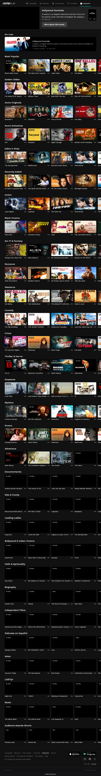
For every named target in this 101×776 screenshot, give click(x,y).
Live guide (32, 3)
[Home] (8, 3)
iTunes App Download (75, 754)
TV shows (73, 3)
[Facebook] (89, 759)
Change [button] (93, 764)
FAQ (46, 756)
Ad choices (39, 756)
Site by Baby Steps (90, 770)
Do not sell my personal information (18, 759)
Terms (53, 753)
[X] (94, 759)
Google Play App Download (89, 754)
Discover (46, 3)
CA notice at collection (25, 756)
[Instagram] (84, 759)
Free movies (59, 3)
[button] (54, 24)
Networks (86, 3)
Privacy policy (10, 756)
